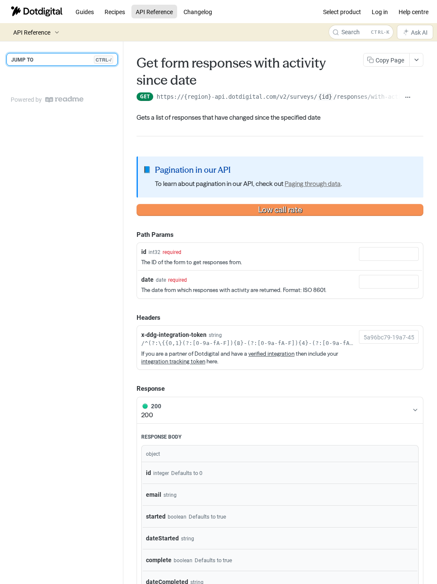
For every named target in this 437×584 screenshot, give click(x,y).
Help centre (413, 12)
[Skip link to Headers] (130, 317)
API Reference (154, 12)
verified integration (271, 353)
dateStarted (162, 538)
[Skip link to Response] (130, 388)
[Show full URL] (408, 97)
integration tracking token (173, 361)
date (147, 279)
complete (159, 560)
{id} (325, 96)
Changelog (198, 12)
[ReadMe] (64, 99)
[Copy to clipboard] (419, 97)
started (156, 516)
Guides (85, 12)
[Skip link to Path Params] (130, 234)
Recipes (115, 12)
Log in (380, 12)
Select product (342, 12)
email (153, 494)
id (143, 252)
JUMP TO (61, 59)
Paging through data (313, 184)
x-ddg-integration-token (174, 334)
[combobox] (389, 254)
